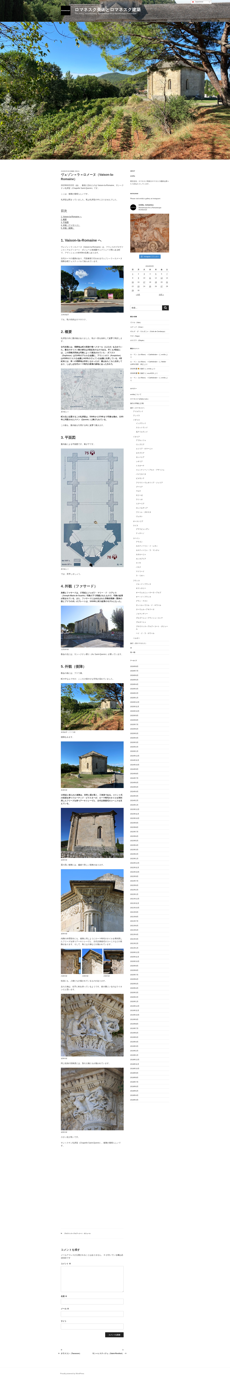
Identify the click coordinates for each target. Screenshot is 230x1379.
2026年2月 (134, 693)
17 (144, 282)
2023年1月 (134, 858)
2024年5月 (134, 787)
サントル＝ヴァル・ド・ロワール (148, 605)
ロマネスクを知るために (139, 399)
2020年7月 (134, 975)
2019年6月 (134, 1033)
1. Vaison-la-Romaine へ (71, 217)
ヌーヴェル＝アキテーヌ (145, 609)
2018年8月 (134, 1077)
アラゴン (139, 542)
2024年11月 (134, 760)
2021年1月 (134, 948)
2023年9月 (134, 823)
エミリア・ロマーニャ (144, 449)
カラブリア (140, 453)
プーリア (139, 487)
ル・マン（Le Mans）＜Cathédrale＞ (144, 354)
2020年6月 (134, 979)
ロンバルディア (142, 508)
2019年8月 (134, 1024)
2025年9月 (134, 715)
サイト (64, 1321)
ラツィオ (139, 499)
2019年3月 (134, 1046)
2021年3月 (134, 939)
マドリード (140, 571)
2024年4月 (134, 791)
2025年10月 (134, 711)
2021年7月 (134, 921)
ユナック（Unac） (137, 327)
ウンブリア (140, 444)
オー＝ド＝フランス (143, 597)
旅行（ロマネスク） (137, 408)
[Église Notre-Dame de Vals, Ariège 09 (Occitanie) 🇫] (149, 233)
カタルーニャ (141, 554)
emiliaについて (135, 394)
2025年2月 (134, 747)
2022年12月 (134, 863)
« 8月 (138, 295)
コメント (66, 1264)
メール (65, 1309)
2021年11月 (134, 903)
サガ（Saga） (135, 336)
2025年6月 (134, 729)
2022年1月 (134, 894)
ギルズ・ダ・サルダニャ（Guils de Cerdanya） (148, 331)
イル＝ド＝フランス (143, 584)
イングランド (141, 423)
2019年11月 (134, 1010)
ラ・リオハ (140, 576)
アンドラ (136, 415)
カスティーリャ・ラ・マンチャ (147, 550)
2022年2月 (134, 890)
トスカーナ (140, 466)
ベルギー (136, 638)
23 (138, 286)
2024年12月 (134, 756)
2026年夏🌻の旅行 (137, 369)
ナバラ (138, 563)
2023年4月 (134, 845)
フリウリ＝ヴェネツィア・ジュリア (149, 483)
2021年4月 (134, 934)
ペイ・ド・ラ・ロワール (145, 633)
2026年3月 (134, 689)
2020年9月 (134, 966)
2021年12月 (134, 899)
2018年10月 (134, 1068)
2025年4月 (134, 738)
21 (167, 282)
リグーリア (140, 504)
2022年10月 (134, 872)
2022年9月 (134, 876)
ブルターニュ (141, 622)
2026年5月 (134, 680)
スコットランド (142, 427)
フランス (136, 581)
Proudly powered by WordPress (72, 1373)
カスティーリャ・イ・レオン (147, 546)
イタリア (136, 437)
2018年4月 (134, 1095)
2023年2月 (134, 854)
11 (150, 278)
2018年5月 (134, 1091)
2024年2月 (134, 800)
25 (150, 286)
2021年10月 (134, 908)
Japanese (198, 2)
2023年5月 (134, 841)
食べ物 (132, 652)
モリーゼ (139, 495)
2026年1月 (134, 698)
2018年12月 (134, 1060)
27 (162, 286)
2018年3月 (134, 1100)
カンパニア (140, 457)
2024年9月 (134, 769)
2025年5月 (134, 733)
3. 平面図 (65, 222)
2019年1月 (134, 1055)
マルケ (138, 491)
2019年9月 (134, 1019)
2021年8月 (134, 917)
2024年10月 (134, 765)
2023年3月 (134, 850)
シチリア (139, 461)
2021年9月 (134, 912)
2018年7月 (134, 1082)
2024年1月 (134, 805)
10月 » (161, 295)
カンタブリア (141, 559)
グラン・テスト (142, 601)
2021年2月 (134, 943)
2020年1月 (134, 1001)
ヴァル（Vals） (136, 322)
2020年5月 (134, 984)
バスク (138, 567)
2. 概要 (64, 219)
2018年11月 (134, 1064)
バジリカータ (141, 474)
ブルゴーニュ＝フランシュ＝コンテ (149, 618)
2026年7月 (134, 671)
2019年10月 (134, 1015)
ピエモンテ (140, 478)
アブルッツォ (141, 440)
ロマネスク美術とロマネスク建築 (108, 9)
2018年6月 (134, 1086)
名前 (64, 1296)
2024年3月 (134, 796)
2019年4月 (134, 1042)
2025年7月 (134, 724)
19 (156, 282)
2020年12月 (134, 952)
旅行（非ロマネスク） (138, 643)
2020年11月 (134, 957)
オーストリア (138, 521)
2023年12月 (134, 809)
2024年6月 (134, 782)
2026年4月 (134, 684)
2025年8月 (134, 720)
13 (162, 278)
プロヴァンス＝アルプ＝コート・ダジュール (77, 1233)
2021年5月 (134, 930)
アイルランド (138, 411)
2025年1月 (134, 751)
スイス (135, 525)
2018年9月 (134, 1073)
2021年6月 (134, 926)
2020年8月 (134, 970)
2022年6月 (134, 885)
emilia (77, 171)
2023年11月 (134, 814)
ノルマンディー (142, 614)
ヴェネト (139, 516)
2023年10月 (134, 818)
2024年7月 (134, 778)
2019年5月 (134, 1037)
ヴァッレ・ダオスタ (143, 512)
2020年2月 (134, 997)
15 (133, 282)
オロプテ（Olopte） (137, 340)
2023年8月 (134, 827)
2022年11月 (134, 867)
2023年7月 (134, 832)
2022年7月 (134, 881)
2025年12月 (134, 702)
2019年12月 (134, 1006)
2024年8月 (134, 774)
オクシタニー (141, 588)
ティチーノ (140, 533)
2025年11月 (134, 706)
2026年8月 (134, 666)
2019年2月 (134, 1051)
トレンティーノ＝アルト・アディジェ (150, 470)
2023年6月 (134, 836)
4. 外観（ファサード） (70, 225)
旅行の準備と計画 (137, 403)
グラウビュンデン (142, 529)
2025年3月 (134, 742)
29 (133, 290)
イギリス (136, 420)
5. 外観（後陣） (67, 228)
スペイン (136, 538)
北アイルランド (142, 432)
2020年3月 (134, 992)
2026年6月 (134, 675)
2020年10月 (134, 961)
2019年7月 (134, 1028)
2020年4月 (134, 988)
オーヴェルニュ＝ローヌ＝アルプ (148, 592)
